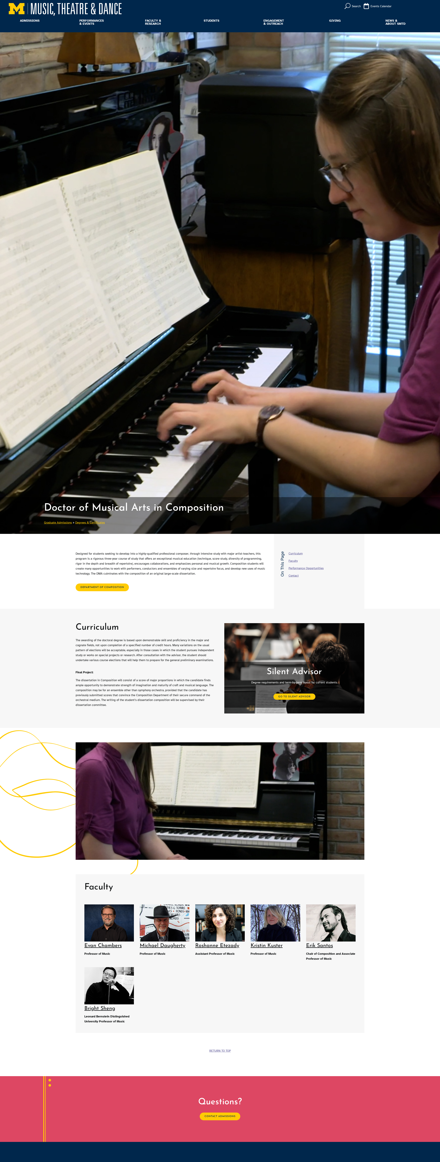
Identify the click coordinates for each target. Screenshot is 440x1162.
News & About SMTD (395, 22)
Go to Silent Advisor (294, 696)
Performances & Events (91, 22)
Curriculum (296, 553)
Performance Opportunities (306, 568)
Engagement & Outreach (273, 22)
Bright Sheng (99, 1008)
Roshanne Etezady (217, 945)
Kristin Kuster (267, 945)
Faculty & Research (153, 22)
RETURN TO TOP (220, 1051)
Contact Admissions (220, 1116)
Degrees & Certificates (90, 522)
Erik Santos (319, 945)
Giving (335, 20)
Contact (294, 575)
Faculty (293, 561)
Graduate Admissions (58, 522)
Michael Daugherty (162, 945)
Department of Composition (102, 587)
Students (211, 20)
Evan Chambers (103, 945)
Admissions (30, 20)
